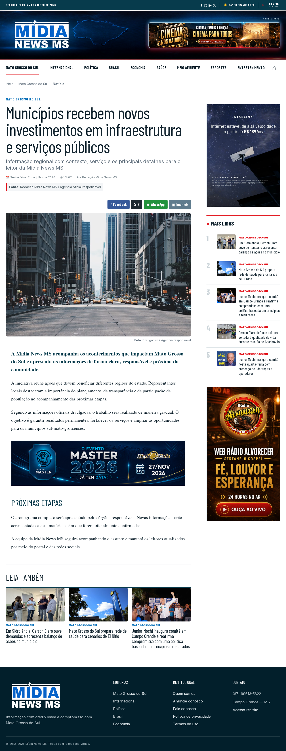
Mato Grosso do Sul (22, 67)
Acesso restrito (245, 710)
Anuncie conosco (188, 701)
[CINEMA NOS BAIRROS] (214, 35)
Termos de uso (185, 724)
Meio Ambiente (188, 67)
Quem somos (184, 693)
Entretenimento (251, 67)
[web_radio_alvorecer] (243, 454)
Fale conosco (184, 708)
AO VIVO (274, 4)
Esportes (219, 67)
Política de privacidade (192, 716)
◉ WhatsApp (156, 204)
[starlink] (243, 155)
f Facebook (118, 204)
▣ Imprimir (180, 204)
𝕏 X (136, 204)
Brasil (114, 67)
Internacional (61, 67)
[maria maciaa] (98, 463)
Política (91, 67)
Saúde (161, 67)
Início (9, 84)
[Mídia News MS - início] (51, 35)
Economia (137, 67)
